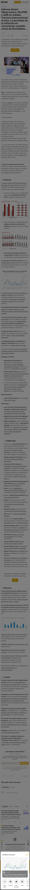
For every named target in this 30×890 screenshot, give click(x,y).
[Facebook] (10, 881)
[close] (27, 854)
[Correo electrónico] (16, 881)
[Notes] (22, 881)
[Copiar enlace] (4, 881)
